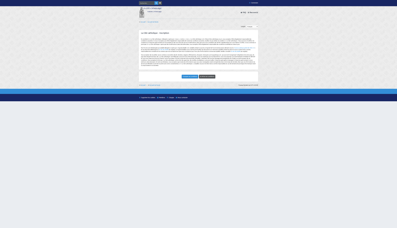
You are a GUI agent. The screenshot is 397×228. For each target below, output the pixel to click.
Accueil (143, 85)
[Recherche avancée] (160, 3)
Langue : (243, 26)
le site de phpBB (163, 49)
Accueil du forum (154, 85)
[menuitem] (253, 2)
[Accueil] (150, 12)
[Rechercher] (156, 3)
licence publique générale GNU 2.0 (244, 48)
